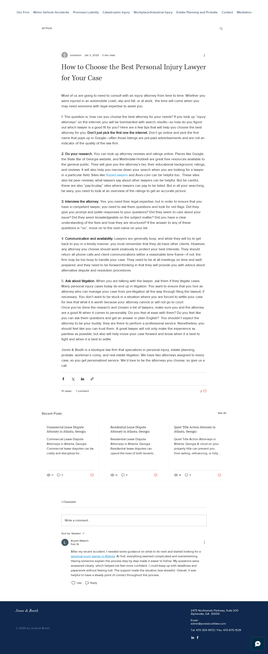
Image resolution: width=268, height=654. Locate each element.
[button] (197, 12)
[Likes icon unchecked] (73, 583)
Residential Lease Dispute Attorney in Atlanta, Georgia (129, 429)
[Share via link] (92, 379)
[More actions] (204, 55)
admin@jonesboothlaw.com (208, 623)
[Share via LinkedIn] (82, 379)
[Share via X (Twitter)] (73, 379)
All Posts (47, 28)
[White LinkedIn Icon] (193, 637)
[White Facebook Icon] (198, 637)
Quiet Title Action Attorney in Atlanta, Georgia (194, 429)
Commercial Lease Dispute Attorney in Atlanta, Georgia (66, 429)
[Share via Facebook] (63, 379)
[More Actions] (204, 542)
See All (222, 412)
